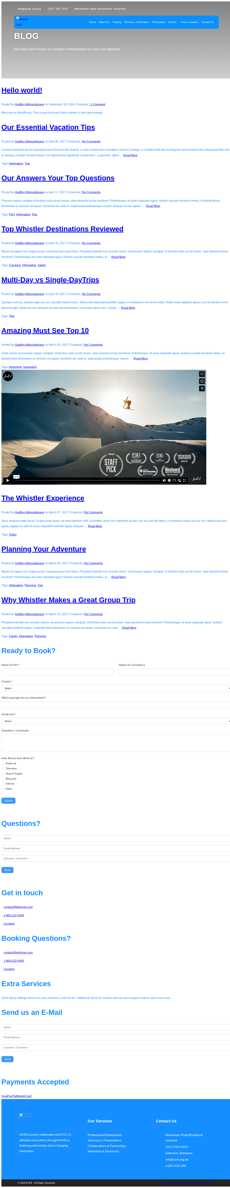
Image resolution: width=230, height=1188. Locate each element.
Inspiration (30, 367)
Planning (30, 585)
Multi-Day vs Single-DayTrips (50, 280)
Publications (158, 22)
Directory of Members (136, 22)
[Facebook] (19, 1177)
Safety (42, 265)
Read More (130, 155)
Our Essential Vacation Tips (48, 127)
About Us (104, 22)
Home (92, 22)
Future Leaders (189, 22)
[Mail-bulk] (33, 1177)
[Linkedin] (26, 1177)
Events (172, 22)
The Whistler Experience (42, 498)
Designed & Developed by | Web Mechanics (188, 1183)
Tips (27, 163)
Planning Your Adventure (43, 549)
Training (116, 22)
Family (13, 636)
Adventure (15, 367)
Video (13, 534)
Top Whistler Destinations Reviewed (62, 229)
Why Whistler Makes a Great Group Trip (68, 600)
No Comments (91, 141)
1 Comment (97, 104)
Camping (15, 265)
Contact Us (207, 22)
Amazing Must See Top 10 (45, 330)
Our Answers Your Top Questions (57, 178)
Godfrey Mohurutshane (29, 104)
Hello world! (21, 90)
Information (16, 163)
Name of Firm (10, 664)
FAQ (12, 214)
